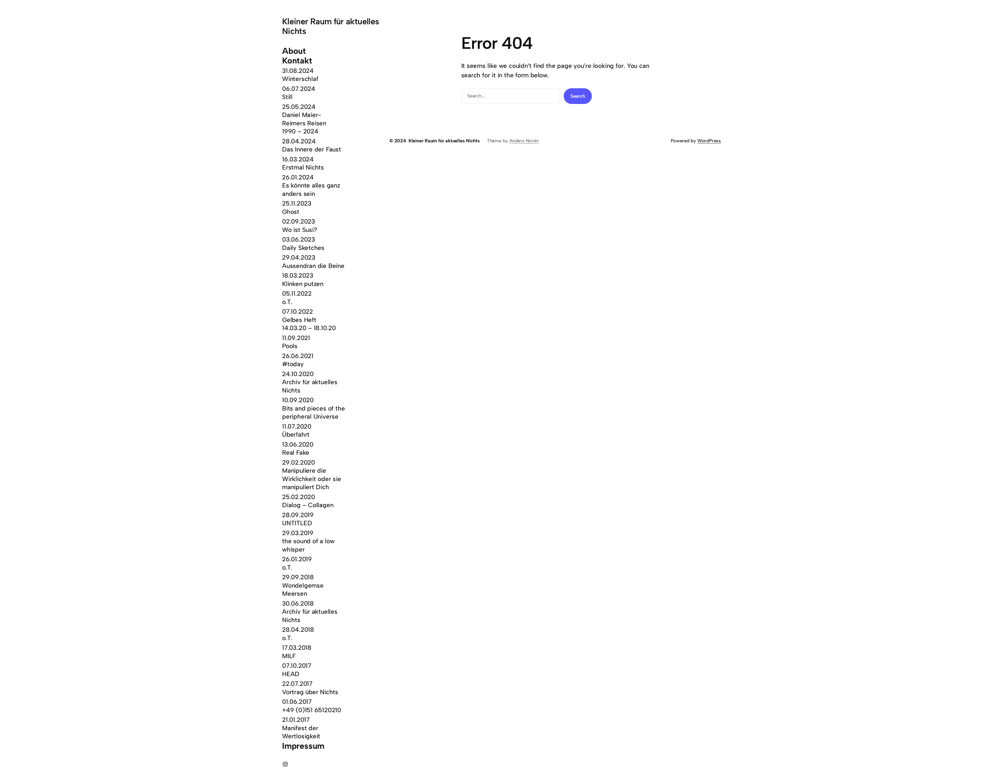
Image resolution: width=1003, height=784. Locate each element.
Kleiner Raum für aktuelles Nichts (330, 26)
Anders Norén (524, 141)
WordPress (709, 141)
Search (577, 96)
